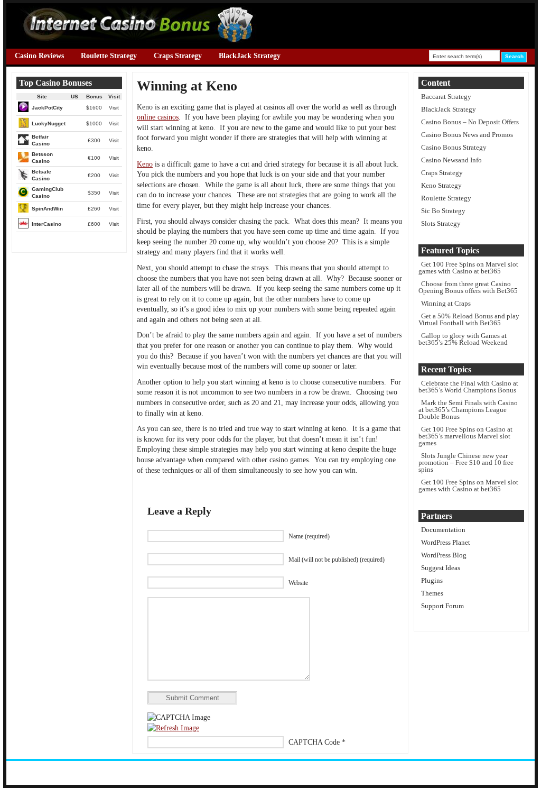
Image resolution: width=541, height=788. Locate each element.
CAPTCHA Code (314, 742)
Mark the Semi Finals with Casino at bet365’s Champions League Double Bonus (468, 409)
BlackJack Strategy (250, 56)
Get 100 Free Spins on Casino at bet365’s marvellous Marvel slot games (465, 436)
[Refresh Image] (173, 728)
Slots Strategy (441, 223)
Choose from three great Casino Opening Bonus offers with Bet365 (468, 287)
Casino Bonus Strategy (454, 147)
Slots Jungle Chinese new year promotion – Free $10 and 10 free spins (466, 462)
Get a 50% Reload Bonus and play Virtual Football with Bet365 (468, 319)
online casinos (158, 117)
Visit (114, 108)
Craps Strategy (178, 56)
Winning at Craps (446, 303)
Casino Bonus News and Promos (467, 135)
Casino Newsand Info (451, 160)
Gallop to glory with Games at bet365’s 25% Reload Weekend (463, 339)
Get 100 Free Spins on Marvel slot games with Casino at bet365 (468, 267)
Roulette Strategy (109, 56)
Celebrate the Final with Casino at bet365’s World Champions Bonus (468, 386)
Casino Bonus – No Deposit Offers (470, 122)
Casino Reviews (39, 56)
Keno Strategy (441, 185)
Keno (145, 164)
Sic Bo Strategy (443, 211)
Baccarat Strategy (446, 96)
